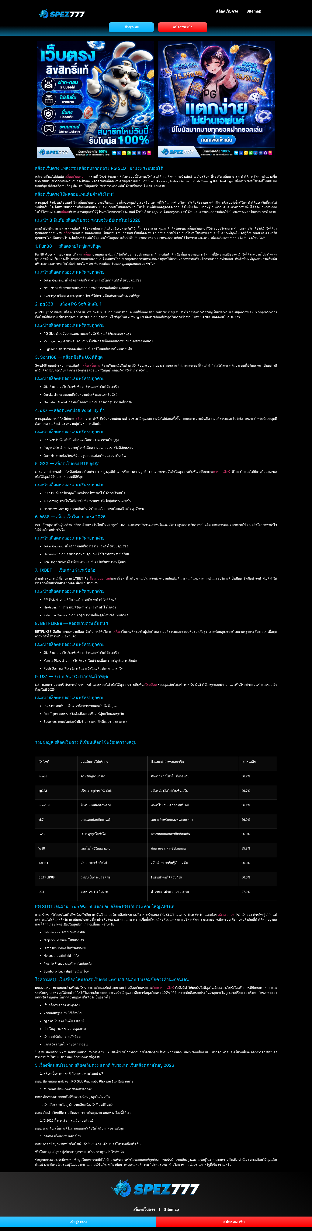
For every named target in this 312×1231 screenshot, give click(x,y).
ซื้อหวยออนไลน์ (100, 578)
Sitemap (253, 11)
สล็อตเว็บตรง (227, 11)
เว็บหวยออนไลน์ (163, 988)
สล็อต (65, 212)
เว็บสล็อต (150, 685)
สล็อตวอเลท (226, 915)
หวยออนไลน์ (221, 472)
